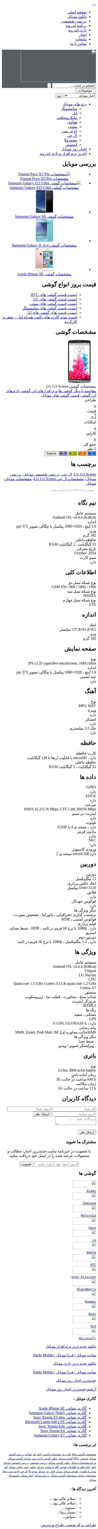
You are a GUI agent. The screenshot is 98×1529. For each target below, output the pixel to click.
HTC (76, 1458)
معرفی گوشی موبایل (19, 1458)
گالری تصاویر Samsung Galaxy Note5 (58, 1413)
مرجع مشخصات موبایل (83, 1463)
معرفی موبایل (70, 1471)
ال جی (72, 136)
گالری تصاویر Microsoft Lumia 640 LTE (56, 1422)
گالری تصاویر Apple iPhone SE (63, 1408)
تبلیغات (81, 39)
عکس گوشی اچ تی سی (44, 1458)
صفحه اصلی (77, 12)
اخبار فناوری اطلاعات (78, 1467)
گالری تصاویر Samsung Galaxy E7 (60, 1435)
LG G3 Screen (85, 474)
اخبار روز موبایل (74, 149)
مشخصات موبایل (18, 479)
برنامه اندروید (76, 26)
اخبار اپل (37, 1454)
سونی (72, 127)
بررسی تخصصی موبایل (41, 474)
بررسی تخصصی (74, 21)
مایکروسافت (67, 118)
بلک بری (66, 1454)
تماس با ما (78, 44)
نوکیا (5, 1471)
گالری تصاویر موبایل (48, 1467)
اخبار (83, 35)
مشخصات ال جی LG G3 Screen (59, 479)
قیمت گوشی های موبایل (60, 395)
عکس (32, 1467)
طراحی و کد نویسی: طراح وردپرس (68, 1525)
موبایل (91, 483)
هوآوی (72, 122)
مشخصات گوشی (52, 1454)
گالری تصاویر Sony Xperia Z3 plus (60, 1417)
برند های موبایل (75, 104)
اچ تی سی (69, 131)
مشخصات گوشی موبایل (63, 1475)
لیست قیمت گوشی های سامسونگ (50, 308)
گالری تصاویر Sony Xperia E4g (63, 1426)
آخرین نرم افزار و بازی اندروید (63, 154)
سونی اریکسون (87, 1471)
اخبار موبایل (27, 1475)
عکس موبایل (16, 1467)
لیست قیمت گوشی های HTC (54, 295)
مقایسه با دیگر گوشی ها (77, 391)
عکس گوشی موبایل (59, 1463)
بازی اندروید (77, 30)
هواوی (62, 1467)
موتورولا (70, 140)
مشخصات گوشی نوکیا (84, 1454)
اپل (74, 113)
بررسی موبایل (41, 1475)
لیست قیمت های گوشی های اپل (52, 313)
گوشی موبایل (65, 1458)
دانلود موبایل (77, 17)
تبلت (26, 1467)
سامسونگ (69, 109)
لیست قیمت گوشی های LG (55, 299)
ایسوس (71, 145)
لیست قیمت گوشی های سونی (53, 304)
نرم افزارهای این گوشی (39, 391)
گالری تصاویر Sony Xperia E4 (63, 1431)
